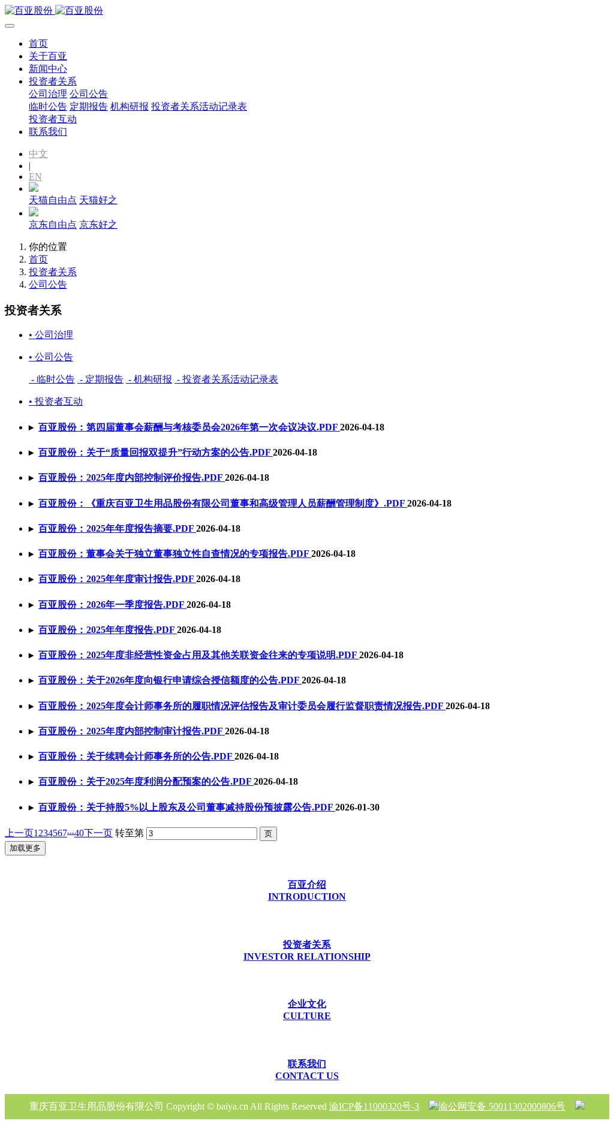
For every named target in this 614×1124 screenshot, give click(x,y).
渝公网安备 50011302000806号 (501, 1106)
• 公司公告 (51, 357)
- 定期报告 (100, 379)
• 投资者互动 (56, 401)
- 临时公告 (52, 379)
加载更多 (25, 847)
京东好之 (98, 224)
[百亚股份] (307, 11)
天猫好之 (98, 200)
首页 (38, 43)
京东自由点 (53, 224)
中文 (38, 154)
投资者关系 (53, 272)
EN (35, 176)
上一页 (19, 833)
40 (79, 833)
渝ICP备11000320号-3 (374, 1106)
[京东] (33, 213)
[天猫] (33, 188)
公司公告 (48, 284)
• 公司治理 (51, 335)
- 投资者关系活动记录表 (226, 379)
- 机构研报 (149, 379)
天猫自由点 (53, 200)
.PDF (189, 427)
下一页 (98, 833)
